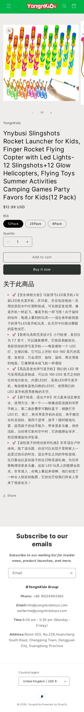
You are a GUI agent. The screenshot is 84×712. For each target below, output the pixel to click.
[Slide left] (32, 112)
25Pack (35, 224)
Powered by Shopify (54, 704)
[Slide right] (51, 112)
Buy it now (42, 269)
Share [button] (11, 495)
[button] (8, 6)
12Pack (13, 224)
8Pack (57, 224)
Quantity (9, 233)
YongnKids (35, 704)
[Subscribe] (71, 573)
